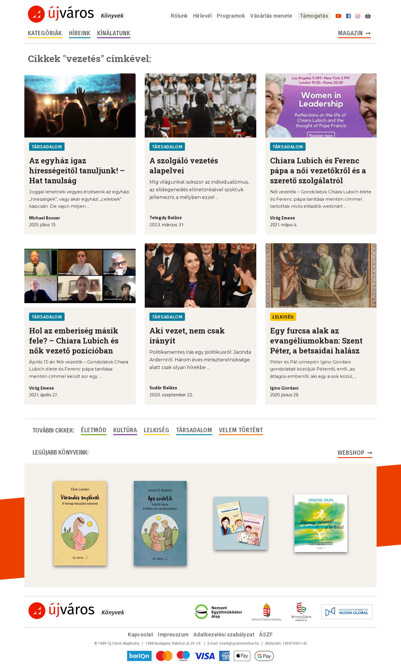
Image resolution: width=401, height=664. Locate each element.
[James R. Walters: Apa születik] (160, 523)
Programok (231, 16)
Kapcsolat (140, 634)
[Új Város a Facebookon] (348, 16)
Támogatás (314, 16)
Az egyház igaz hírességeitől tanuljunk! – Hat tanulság (77, 170)
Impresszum (173, 634)
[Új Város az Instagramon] (357, 16)
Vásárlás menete (271, 16)
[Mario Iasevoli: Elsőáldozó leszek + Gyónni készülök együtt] (240, 523)
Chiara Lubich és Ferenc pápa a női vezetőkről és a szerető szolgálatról (318, 170)
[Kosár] (368, 16)
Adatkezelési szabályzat (224, 634)
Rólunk (179, 16)
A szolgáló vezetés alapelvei (183, 165)
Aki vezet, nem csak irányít (187, 336)
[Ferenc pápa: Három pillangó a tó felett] (320, 523)
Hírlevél (202, 16)
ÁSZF (266, 634)
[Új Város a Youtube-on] (338, 16)
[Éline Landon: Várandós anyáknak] (80, 523)
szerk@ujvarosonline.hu (239, 643)
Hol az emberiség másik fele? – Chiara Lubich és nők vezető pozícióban (74, 341)
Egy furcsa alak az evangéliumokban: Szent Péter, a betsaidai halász (316, 341)
